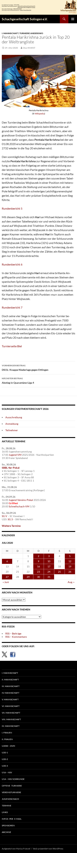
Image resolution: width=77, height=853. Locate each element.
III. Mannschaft (11, 686)
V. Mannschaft (10, 699)
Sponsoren (8, 825)
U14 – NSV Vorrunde (13, 779)
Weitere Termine (11, 525)
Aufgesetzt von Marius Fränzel (16, 848)
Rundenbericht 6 (12, 264)
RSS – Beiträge (13, 633)
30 (38, 576)
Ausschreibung (13, 417)
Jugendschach (10, 799)
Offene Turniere (12, 785)
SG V (4, 516)
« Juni (6, 582)
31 (48, 576)
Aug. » (71, 582)
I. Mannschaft (10, 33)
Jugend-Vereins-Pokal (21, 499)
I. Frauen (7, 732)
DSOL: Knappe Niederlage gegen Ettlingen (25, 367)
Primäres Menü (72, 19)
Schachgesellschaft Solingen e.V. (24, 19)
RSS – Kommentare (16, 636)
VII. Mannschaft (11, 712)
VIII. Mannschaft (11, 719)
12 (69, 561)
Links (5, 812)
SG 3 (10, 519)
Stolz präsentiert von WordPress (48, 848)
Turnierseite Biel (12, 346)
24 (48, 571)
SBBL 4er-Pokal (10, 467)
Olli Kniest (29, 47)
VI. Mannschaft (11, 706)
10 (48, 561)
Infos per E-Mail (11, 819)
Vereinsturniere (11, 792)
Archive (6, 832)
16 (38, 566)
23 (38, 571)
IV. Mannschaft (10, 692)
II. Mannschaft (10, 679)
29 (28, 576)
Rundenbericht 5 (12, 208)
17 (48, 566)
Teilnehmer (11, 430)
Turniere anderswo (31, 33)
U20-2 (5, 759)
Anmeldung (11, 423)
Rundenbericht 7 (12, 307)
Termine (6, 805)
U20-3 (5, 765)
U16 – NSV (7, 772)
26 (69, 571)
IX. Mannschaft (11, 726)
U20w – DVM (8, 746)
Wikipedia (39, 113)
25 (59, 571)
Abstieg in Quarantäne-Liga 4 (18, 380)
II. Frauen (7, 739)
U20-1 (5, 752)
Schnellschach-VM (19, 506)
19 (69, 566)
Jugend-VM (15, 454)
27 (7, 576)
